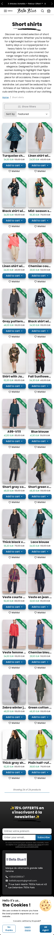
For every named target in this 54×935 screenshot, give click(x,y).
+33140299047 (16, 876)
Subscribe (44, 837)
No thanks (9, 929)
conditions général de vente (30, 844)
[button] (8, 11)
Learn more (28, 929)
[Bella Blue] (27, 11)
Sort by (10, 114)
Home (5, 97)
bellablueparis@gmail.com (23, 880)
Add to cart (13, 165)
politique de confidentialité (26, 847)
